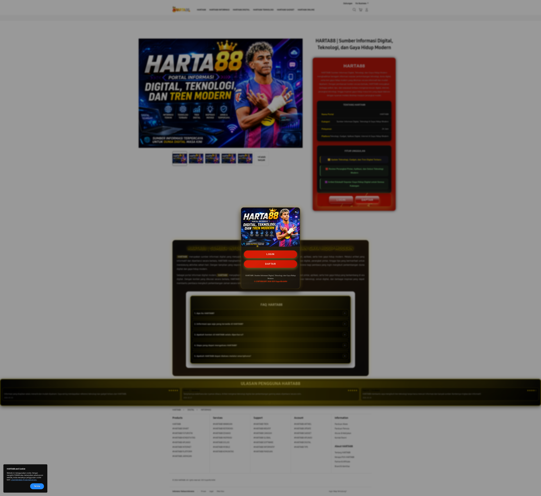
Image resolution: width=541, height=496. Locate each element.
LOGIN (270, 254)
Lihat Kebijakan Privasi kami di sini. (24, 480)
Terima (37, 486)
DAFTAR (270, 264)
